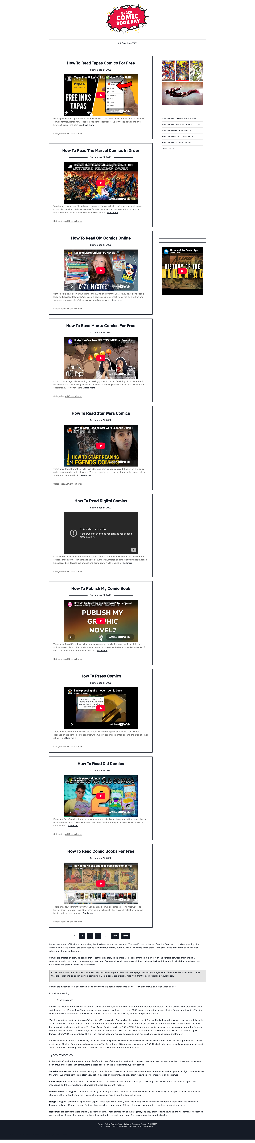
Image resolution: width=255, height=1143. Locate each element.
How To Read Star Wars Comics (101, 413)
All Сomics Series (127, 43)
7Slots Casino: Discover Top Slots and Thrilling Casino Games (37, 1134)
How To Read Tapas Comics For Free (101, 63)
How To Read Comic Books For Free (100, 851)
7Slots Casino (168, 148)
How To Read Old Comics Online (101, 238)
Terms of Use (116, 1124)
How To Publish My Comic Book (100, 588)
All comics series (65, 1000)
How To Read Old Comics (101, 763)
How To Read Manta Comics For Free (100, 325)
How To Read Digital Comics (101, 501)
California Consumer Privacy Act (137, 1124)
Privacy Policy (104, 1124)
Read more (88, 125)
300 (115, 936)
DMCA (154, 1124)
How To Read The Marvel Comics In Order (100, 150)
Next (125, 936)
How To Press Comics (100, 676)
